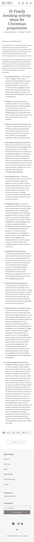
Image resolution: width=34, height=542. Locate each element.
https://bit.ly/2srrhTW (16, 278)
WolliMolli (13, 536)
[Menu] (31, 3)
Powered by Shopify (22, 536)
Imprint (6, 484)
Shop (5, 469)
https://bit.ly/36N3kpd (15, 172)
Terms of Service (9, 479)
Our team (7, 464)
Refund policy (8, 474)
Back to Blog (18, 442)
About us (7, 459)
